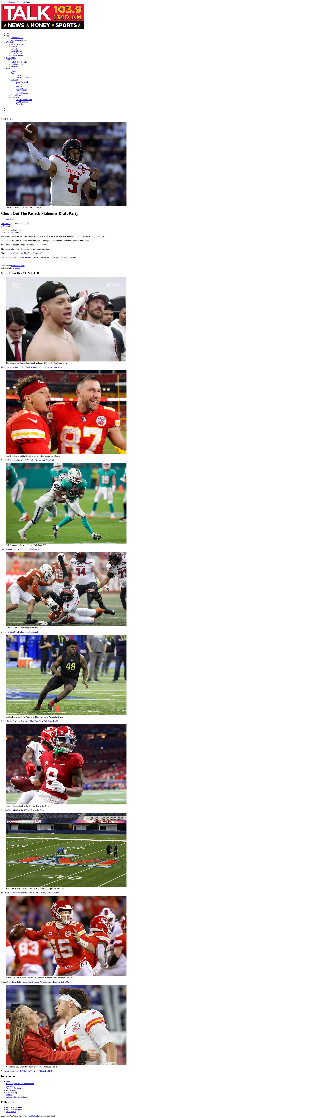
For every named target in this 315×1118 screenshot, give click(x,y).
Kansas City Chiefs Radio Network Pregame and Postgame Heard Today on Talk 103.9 (35, 982)
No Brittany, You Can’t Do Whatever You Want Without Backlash (26, 1071)
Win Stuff (9, 42)
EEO (8, 1081)
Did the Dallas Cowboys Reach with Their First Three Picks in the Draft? (29, 721)
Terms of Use (11, 1090)
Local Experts (16, 53)
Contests (14, 46)
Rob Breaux (5, 224)
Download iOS (17, 38)
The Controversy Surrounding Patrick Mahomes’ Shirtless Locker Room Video (31, 367)
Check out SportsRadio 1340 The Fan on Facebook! (21, 253)
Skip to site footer (24, 2)
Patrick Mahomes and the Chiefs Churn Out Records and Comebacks (28, 460)
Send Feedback (17, 64)
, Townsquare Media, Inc (30, 1116)
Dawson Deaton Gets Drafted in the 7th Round (19, 632)
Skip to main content (9, 2)
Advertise (14, 66)
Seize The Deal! (17, 44)
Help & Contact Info (19, 62)
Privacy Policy (11, 1092)
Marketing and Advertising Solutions (20, 1084)
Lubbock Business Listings (16, 1097)
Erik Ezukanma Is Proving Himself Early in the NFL (21, 549)
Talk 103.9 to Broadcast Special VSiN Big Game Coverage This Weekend (30, 893)
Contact (9, 1095)
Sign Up (14, 49)
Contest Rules (16, 51)
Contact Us (10, 60)
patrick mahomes (17, 266)
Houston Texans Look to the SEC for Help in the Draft (22, 810)
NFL (12, 268)
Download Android (18, 40)
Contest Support (17, 55)
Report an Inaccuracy (14, 1088)
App (7, 35)
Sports (17, 268)
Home (8, 33)
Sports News (11, 58)
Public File (10, 1086)
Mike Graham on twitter (22, 257)
